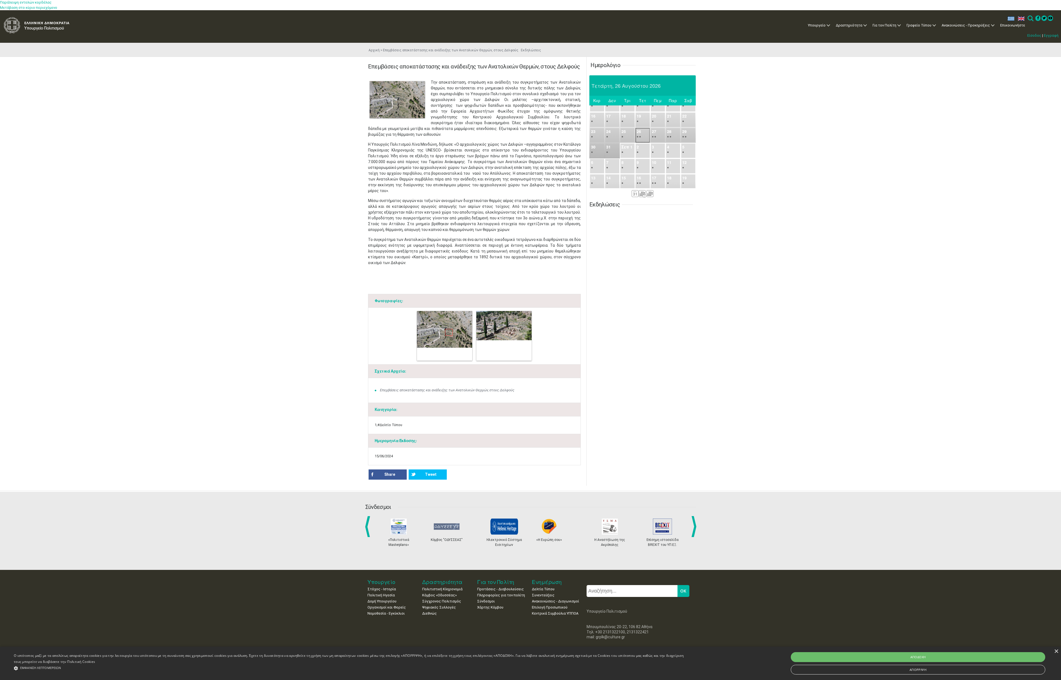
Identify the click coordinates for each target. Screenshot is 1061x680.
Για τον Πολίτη (884, 25)
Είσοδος (1034, 35)
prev (368, 526)
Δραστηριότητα (849, 25)
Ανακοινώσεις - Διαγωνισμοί (555, 601)
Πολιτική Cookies (81, 661)
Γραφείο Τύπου (919, 25)
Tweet (431, 474)
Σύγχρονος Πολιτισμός (441, 601)
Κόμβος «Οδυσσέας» (439, 595)
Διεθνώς (429, 613)
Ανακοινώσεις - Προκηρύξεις (966, 25)
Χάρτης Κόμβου (490, 607)
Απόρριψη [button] (918, 670)
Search (1030, 19)
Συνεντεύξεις (543, 595)
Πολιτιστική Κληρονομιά (442, 589)
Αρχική (374, 50)
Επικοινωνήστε (1012, 25)
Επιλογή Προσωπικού (550, 607)
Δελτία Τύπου (543, 589)
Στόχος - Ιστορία (381, 589)
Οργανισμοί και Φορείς (386, 607)
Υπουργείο (817, 25)
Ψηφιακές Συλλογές (439, 607)
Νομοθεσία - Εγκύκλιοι (386, 613)
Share (389, 474)
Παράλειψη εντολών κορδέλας (26, 2)
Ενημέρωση (547, 582)
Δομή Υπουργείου (381, 601)
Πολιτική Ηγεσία (381, 595)
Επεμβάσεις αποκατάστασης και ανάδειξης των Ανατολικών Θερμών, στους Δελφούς (447, 390)
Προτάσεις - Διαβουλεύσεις (500, 589)
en (1020, 19)
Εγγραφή (1051, 35)
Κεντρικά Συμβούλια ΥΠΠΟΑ (555, 613)
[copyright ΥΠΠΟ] (397, 99)
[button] (350, 668)
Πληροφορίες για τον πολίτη (501, 595)
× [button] (1056, 651)
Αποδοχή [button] (918, 657)
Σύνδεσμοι (486, 601)
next (695, 526)
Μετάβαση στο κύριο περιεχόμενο (28, 8)
